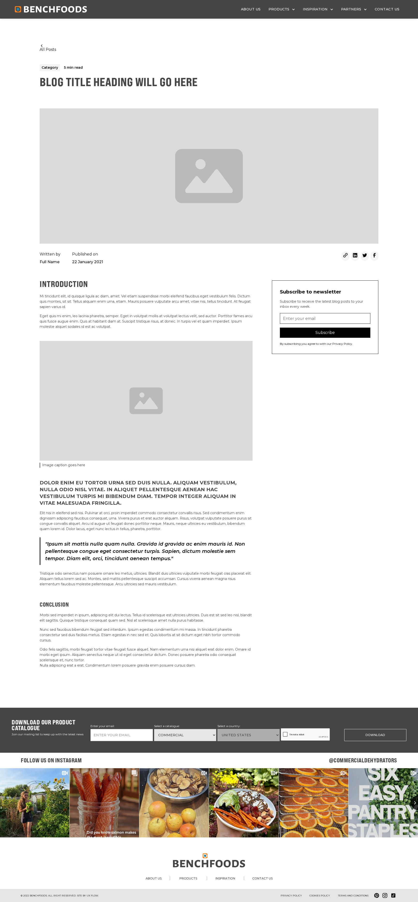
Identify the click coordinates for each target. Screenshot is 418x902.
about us (251, 9)
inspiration (225, 878)
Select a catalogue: (167, 726)
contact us (387, 9)
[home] (51, 9)
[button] (282, 9)
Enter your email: (102, 726)
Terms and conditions (353, 895)
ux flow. (93, 895)
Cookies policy (319, 895)
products (188, 878)
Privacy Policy (291, 895)
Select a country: (228, 726)
